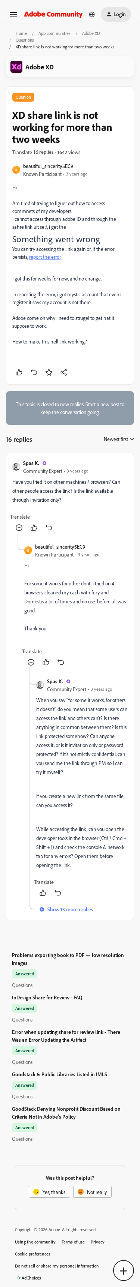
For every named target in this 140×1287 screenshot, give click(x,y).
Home (21, 33)
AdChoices (31, 1278)
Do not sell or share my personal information (57, 1266)
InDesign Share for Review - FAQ (47, 997)
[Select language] (92, 14)
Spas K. (31, 463)
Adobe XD (91, 33)
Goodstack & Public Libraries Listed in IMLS (59, 1074)
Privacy (98, 1242)
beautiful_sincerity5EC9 (48, 166)
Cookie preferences (32, 1254)
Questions (25, 40)
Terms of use (73, 1242)
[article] (70, 496)
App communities (54, 33)
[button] (13, 17)
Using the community (35, 1242)
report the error (44, 257)
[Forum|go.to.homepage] (53, 14)
